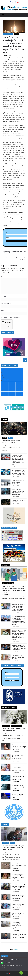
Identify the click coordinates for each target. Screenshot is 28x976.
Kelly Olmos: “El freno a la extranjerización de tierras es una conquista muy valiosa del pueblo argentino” (19, 647)
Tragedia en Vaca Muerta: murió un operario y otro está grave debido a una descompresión (19, 866)
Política (12, 583)
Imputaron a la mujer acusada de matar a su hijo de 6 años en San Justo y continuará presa (19, 937)
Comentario (5, 277)
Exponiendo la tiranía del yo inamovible (18, 500)
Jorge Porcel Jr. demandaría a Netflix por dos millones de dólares (18, 796)
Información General (16, 725)
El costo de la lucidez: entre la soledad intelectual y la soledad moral (19, 482)
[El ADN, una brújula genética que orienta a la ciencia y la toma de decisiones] (5, 779)
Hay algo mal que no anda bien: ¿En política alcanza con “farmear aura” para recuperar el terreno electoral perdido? (19, 472)
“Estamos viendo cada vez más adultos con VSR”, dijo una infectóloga (18, 787)
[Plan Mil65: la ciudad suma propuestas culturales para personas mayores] (5, 907)
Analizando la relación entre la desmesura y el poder (11, 441)
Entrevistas (5, 583)
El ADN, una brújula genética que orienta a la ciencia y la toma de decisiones (18, 778)
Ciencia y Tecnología (8, 34)
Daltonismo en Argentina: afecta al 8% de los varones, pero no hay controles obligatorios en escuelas (18, 758)
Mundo (16, 34)
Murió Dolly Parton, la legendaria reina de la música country (13, 729)
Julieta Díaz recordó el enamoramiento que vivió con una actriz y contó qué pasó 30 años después (19, 747)
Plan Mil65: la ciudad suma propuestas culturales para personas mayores (18, 906)
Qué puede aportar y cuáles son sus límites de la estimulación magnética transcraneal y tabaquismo (18, 768)
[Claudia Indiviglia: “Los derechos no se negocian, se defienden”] (5, 658)
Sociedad (11, 437)
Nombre (4, 296)
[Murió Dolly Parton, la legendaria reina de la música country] (14, 716)
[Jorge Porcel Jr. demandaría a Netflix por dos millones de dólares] (5, 797)
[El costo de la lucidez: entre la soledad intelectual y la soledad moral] (5, 483)
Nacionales (5, 842)
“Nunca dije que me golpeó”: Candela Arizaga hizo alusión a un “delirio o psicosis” (18, 897)
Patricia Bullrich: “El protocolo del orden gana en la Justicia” (14, 252)
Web (2, 310)
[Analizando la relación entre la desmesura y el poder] (14, 428)
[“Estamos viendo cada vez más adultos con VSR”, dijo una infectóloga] (5, 788)
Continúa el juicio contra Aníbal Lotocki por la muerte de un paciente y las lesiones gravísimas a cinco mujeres (18, 877)
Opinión (5, 437)
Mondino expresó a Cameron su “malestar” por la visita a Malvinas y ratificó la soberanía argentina (13, 257)
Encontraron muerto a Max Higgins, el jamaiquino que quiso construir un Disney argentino (13, 847)
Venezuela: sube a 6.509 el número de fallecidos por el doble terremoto (18, 915)
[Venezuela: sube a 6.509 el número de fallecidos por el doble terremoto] (5, 916)
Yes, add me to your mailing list (11, 317)
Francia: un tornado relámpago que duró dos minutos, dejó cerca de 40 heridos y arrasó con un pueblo (18, 925)
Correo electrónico (6, 303)
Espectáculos (6, 725)
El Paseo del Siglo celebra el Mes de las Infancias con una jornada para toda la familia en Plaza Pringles (18, 887)
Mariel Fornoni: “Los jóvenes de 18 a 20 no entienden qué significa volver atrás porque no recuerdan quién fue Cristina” (13, 589)
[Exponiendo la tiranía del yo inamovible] (5, 502)
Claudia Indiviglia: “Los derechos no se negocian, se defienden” (18, 657)
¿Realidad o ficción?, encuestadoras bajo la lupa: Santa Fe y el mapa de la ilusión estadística (18, 492)
